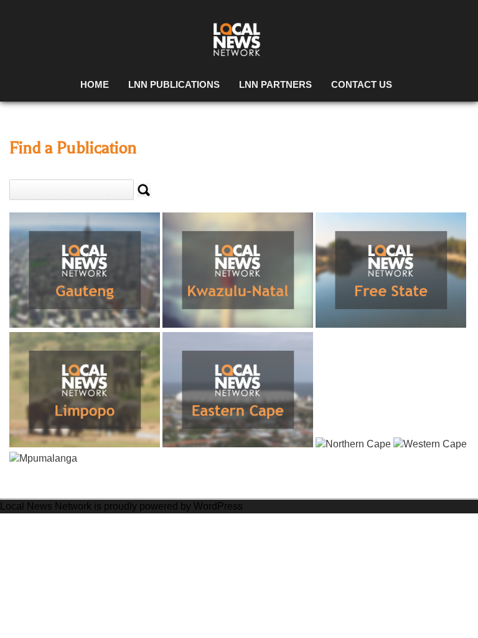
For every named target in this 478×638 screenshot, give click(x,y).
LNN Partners (275, 84)
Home (94, 84)
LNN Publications (174, 84)
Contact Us (361, 84)
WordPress (218, 506)
